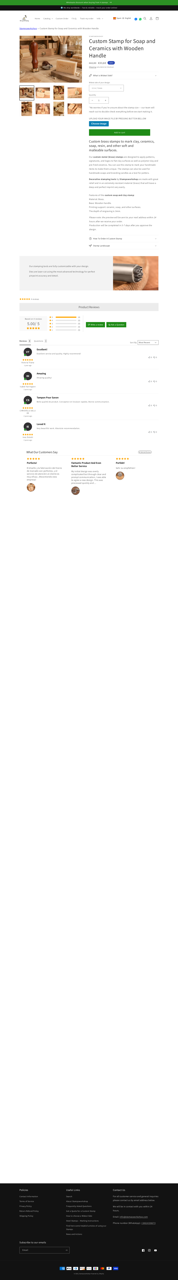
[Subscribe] (66, 1250)
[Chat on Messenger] (135, 19)
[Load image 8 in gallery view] (74, 109)
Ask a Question (117, 325)
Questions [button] (38, 341)
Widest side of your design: (99, 82)
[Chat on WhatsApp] (140, 19)
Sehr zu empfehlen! (125, 468)
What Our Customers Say (42, 452)
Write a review (97, 325)
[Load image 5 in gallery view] (26, 109)
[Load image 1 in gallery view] (26, 93)
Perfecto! (32, 462)
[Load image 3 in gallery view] (58, 93)
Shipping (92, 67)
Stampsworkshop (28, 28)
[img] (27, 360)
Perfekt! (120, 462)
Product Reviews (89, 307)
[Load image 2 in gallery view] (42, 93)
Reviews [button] (23, 341)
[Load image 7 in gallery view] (58, 109)
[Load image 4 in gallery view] (74, 93)
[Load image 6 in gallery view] (42, 109)
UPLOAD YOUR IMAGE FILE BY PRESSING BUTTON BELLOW (117, 118)
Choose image (99, 124)
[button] (48, 18)
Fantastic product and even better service (86, 464)
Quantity (92, 95)
